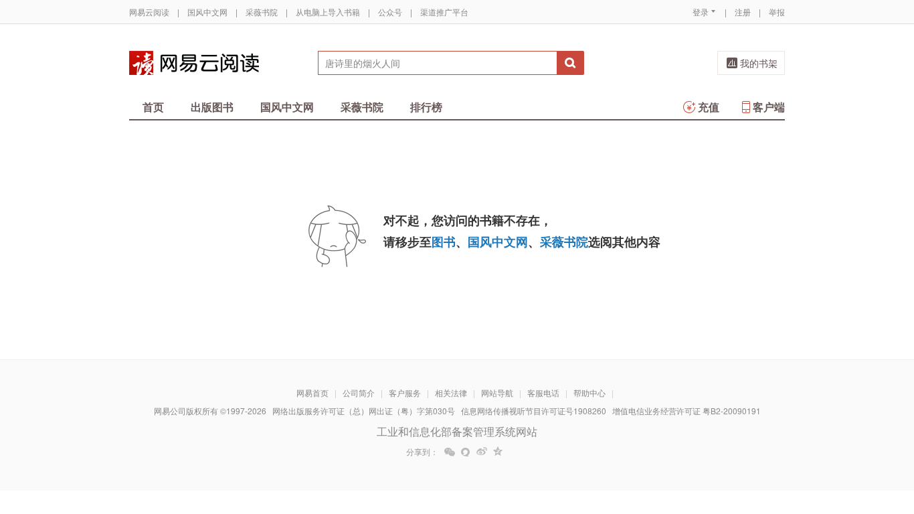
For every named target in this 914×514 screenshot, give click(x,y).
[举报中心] (821, 435)
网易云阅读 (149, 11)
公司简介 (359, 392)
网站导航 (497, 392)
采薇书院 (262, 11)
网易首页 (312, 392)
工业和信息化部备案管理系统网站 (457, 431)
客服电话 (543, 392)
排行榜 (426, 106)
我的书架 (759, 63)
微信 (449, 451)
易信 (465, 451)
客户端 (769, 106)
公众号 (390, 11)
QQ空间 (497, 451)
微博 (481, 451)
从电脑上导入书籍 (328, 11)
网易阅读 (194, 63)
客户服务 (405, 392)
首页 (153, 106)
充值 (708, 106)
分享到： (422, 451)
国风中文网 (207, 11)
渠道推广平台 (444, 11)
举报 (777, 11)
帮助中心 (589, 392)
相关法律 (451, 392)
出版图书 (212, 106)
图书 (444, 241)
